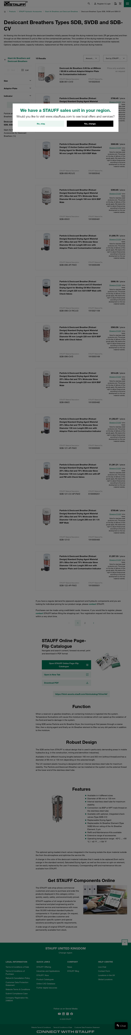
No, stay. (41, 123)
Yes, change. (90, 123)
